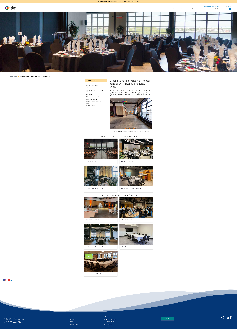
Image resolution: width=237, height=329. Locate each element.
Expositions (178, 9)
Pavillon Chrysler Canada (92, 85)
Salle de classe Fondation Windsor (93, 96)
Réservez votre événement (92, 99)
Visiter (171, 9)
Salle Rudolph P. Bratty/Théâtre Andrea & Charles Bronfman (94, 91)
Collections (210, 9)
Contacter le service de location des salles (94, 102)
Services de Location (91, 80)
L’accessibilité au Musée (109, 321)
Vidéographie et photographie (110, 316)
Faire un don (219, 6)
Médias (72, 321)
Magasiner (72, 319)
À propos (224, 9)
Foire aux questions (90, 105)
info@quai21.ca (25, 322)
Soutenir (217, 9)
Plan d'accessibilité (108, 324)
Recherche (202, 9)
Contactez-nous (74, 324)
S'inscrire (167, 318)
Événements (187, 9)
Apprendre (194, 9)
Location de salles (207, 6)
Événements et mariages (75, 316)
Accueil (6, 76)
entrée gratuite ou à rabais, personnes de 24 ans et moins (126, 1)
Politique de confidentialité (110, 319)
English (229, 6)
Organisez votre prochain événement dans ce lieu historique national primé (34, 76)
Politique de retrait (108, 326)
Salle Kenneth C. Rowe (91, 87)
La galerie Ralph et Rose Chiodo (93, 82)
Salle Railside (89, 94)
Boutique (214, 6)
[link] (167, 318)
